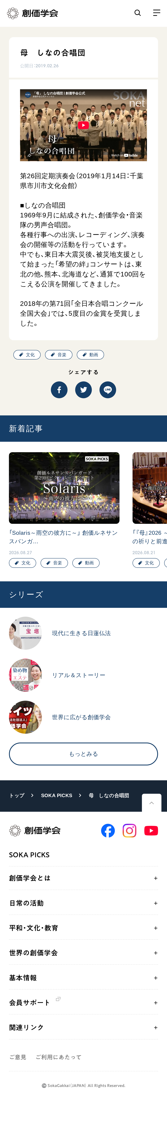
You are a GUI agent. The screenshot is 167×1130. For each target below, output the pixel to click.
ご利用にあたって (58, 1057)
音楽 (62, 354)
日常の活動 (26, 903)
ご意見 (17, 1057)
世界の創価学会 (33, 952)
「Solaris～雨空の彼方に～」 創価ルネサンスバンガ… (63, 537)
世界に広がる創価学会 (81, 717)
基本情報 (23, 977)
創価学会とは (30, 878)
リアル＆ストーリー (78, 675)
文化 (30, 354)
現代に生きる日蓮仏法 (81, 633)
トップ (17, 795)
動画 (93, 354)
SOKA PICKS (56, 795)
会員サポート (30, 1002)
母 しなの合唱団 (109, 795)
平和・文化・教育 (33, 928)
